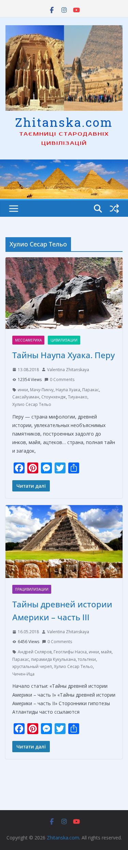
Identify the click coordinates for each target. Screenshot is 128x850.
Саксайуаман (25, 397)
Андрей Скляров (35, 652)
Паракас (90, 390)
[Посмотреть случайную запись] (114, 208)
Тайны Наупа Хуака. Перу (63, 355)
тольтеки (87, 659)
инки (23, 390)
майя (106, 652)
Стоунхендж (53, 397)
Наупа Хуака (68, 390)
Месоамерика (28, 340)
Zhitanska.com (64, 122)
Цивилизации (64, 340)
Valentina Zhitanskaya (68, 370)
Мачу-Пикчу (42, 390)
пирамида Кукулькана (53, 659)
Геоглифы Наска (70, 652)
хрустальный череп (32, 666)
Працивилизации (31, 589)
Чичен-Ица (23, 674)
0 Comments (62, 379)
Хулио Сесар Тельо (31, 404)
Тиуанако (77, 397)
